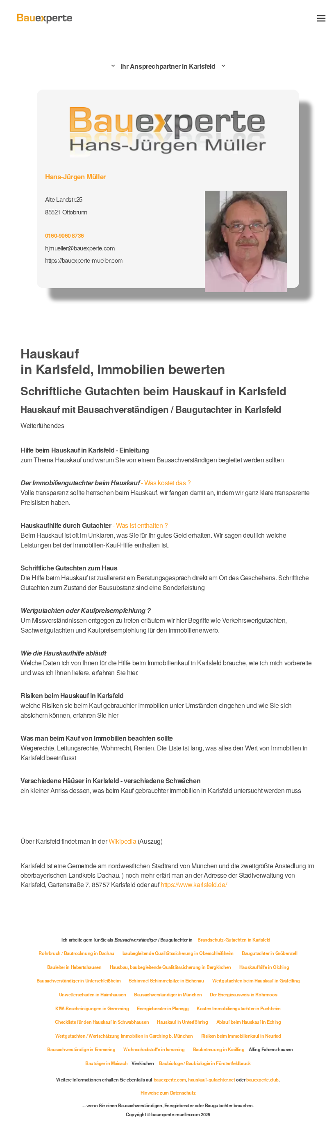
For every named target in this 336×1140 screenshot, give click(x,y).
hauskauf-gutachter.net (211, 1079)
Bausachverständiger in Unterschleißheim (78, 980)
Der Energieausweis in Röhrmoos (243, 994)
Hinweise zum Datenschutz (168, 1092)
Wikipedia (123, 841)
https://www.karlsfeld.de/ (194, 884)
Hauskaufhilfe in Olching (264, 967)
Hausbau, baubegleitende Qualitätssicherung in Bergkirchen (170, 967)
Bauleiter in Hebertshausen (74, 967)
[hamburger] (321, 18)
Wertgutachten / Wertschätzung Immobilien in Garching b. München (124, 1035)
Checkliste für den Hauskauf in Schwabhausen (102, 1021)
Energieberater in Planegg (162, 1008)
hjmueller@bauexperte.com (80, 247)
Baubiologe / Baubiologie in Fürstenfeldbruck (204, 1063)
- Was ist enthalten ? (94, 525)
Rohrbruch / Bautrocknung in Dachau (76, 953)
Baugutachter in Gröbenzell (269, 953)
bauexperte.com (170, 1079)
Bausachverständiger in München (168, 994)
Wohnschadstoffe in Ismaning (153, 1049)
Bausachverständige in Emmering (81, 1049)
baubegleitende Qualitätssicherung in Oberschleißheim (178, 953)
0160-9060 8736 (64, 235)
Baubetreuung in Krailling (219, 1049)
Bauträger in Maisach (106, 1063)
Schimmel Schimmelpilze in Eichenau (166, 980)
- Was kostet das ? (105, 482)
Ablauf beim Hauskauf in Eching (248, 1021)
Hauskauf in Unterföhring (182, 1021)
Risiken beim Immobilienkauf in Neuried (241, 1035)
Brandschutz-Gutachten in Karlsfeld (234, 939)
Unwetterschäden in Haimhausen (92, 994)
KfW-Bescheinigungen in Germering (92, 1008)
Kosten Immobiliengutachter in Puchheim (239, 1008)
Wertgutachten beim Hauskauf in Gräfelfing (256, 980)
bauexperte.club (262, 1079)
